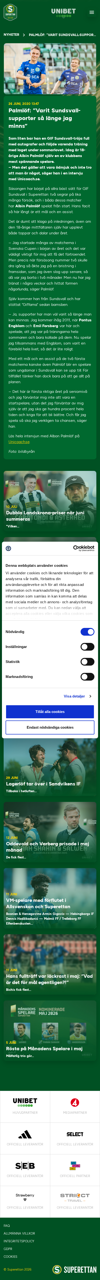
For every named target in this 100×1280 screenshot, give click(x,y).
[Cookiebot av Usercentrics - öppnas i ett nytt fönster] (73, 548)
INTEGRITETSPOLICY (19, 1241)
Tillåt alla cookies (50, 712)
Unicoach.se (18, 441)
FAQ (7, 1226)
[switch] (87, 647)
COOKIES (10, 1256)
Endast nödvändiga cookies (50, 727)
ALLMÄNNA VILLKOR (19, 1233)
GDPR (8, 1249)
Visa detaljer (74, 696)
